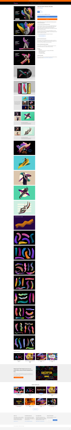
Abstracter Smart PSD (41, 394)
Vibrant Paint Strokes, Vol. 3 (42, 36)
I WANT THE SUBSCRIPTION (18, 377)
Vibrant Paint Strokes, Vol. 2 (42, 35)
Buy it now (47, 19)
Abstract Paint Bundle (19, 394)
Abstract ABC (30, 394)
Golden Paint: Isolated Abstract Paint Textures (30, 361)
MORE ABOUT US (16, 421)
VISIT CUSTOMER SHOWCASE (28, 421)
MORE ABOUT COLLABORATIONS (40, 421)
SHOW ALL (35, 409)
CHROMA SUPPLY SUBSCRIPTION (48, 57)
